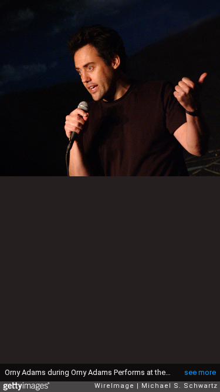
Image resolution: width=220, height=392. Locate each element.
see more (200, 372)
